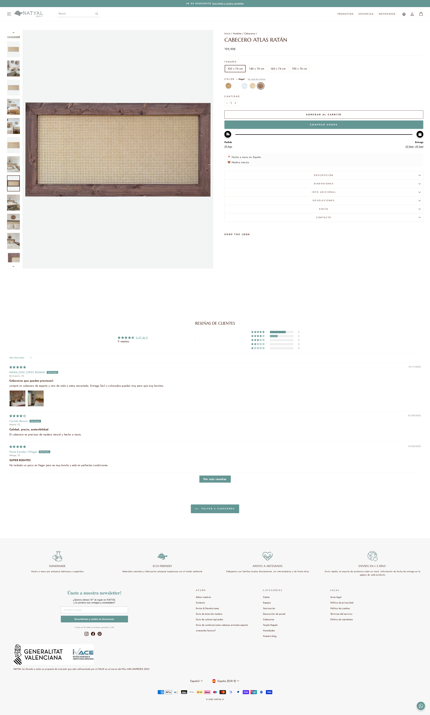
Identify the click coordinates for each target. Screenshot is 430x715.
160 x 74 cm (278, 69)
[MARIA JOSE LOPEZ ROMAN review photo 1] (17, 398)
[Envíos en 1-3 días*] (372, 556)
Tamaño (230, 61)
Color (244, 79)
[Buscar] (96, 13)
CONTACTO (323, 217)
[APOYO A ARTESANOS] (267, 556)
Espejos (267, 602)
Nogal (260, 86)
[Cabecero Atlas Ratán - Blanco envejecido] (235, 293)
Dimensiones (324, 183)
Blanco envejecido (244, 86)
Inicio (227, 33)
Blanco (236, 86)
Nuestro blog (269, 636)
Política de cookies (340, 608)
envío (323, 209)
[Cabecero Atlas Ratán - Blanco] (231, 293)
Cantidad (232, 96)
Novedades (387, 13)
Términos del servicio (341, 614)
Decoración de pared (274, 614)
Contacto (200, 602)
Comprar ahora (324, 124)
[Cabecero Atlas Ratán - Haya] (240, 293)
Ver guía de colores (256, 79)
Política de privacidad (342, 602)
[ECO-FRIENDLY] (162, 556)
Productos (346, 13)
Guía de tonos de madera (209, 614)
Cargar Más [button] (215, 479)
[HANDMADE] (57, 556)
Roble (228, 86)
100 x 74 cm (235, 69)
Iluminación (269, 608)
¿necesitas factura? (206, 630)
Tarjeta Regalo (270, 625)
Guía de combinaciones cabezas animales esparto (222, 625)
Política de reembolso (341, 619)
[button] (258, 332)
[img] (17, 367)
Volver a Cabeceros (217, 508)
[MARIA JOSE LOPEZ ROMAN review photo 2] (36, 398)
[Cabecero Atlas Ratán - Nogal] (244, 293)
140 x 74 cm (256, 69)
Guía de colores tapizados (209, 619)
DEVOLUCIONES (324, 200)
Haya (252, 86)
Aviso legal (335, 597)
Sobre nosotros (203, 597)
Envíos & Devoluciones (207, 608)
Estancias (366, 13)
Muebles (237, 33)
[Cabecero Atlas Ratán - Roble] (226, 293)
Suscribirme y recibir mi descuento (94, 619)
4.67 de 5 (142, 338)
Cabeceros (249, 33)
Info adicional (324, 192)
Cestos (266, 597)
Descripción (324, 175)
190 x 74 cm (299, 69)
